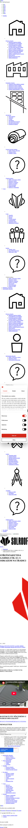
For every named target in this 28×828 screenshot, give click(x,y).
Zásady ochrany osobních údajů (10, 815)
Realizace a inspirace (13, 182)
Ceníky (7, 777)
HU (5, 10)
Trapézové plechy (16, 54)
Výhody (10, 119)
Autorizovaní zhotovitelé (11, 802)
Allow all (14, 435)
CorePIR (15, 85)
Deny (14, 439)
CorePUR (15, 86)
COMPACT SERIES (15, 45)
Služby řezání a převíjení (14, 150)
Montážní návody (13, 459)
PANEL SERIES (16, 51)
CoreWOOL (16, 88)
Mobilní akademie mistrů (14, 458)
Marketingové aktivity (14, 223)
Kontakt (5, 531)
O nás (4, 188)
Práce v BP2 (8, 791)
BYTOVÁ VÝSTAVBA (5, 721)
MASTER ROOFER (13, 462)
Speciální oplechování (14, 123)
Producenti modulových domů (12, 798)
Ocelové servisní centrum (11, 149)
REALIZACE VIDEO (20, 647)
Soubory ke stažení (13, 183)
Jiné (7, 780)
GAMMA (2, 647)
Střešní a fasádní (16, 84)
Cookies (5, 816)
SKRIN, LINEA (16, 89)
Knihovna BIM (12, 186)
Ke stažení (5, 530)
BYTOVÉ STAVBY (9, 646)
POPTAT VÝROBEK (14, 187)
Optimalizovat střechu (14, 464)
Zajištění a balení (12, 153)
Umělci (7, 763)
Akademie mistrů (12, 221)
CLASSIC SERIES (16, 48)
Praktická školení (12, 456)
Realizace (2, 646)
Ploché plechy (12, 55)
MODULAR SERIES (15, 43)
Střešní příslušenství (13, 57)
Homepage (5, 549)
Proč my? (11, 216)
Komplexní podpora (13, 124)
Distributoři (8, 762)
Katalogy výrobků (10, 773)
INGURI (15, 52)
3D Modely (11, 493)
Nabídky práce (12, 249)
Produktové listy (9, 781)
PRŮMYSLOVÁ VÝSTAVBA (18, 721)
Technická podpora (13, 460)
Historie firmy (9, 786)
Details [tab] (14, 391)
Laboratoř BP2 (12, 220)
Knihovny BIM (12, 286)
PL (4, 4)
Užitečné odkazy (9, 178)
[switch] (24, 420)
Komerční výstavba (10, 83)
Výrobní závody (12, 219)
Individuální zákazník (8, 289)
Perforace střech (12, 152)
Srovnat (2, 827)
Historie (10, 217)
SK (5, 9)
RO (5, 13)
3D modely (8, 776)
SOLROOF (8, 115)
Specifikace (11, 120)
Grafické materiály (10, 778)
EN (5, 6)
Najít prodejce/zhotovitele (14, 360)
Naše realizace (12, 116)
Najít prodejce (9, 759)
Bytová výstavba (9, 41)
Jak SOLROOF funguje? (14, 121)
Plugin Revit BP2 (13, 494)
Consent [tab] (5, 391)
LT (4, 11)
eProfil (1, 546)
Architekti (8, 490)
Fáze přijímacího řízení (14, 250)
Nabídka (5, 15)
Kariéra (7, 248)
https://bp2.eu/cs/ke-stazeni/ (14, 746)
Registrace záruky (13, 181)
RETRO (16, 50)
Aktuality (11, 215)
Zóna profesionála (7, 760)
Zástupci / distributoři (10, 795)
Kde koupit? (11, 283)
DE (5, 7)
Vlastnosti (11, 117)
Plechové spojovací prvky (14, 56)
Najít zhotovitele (12, 185)
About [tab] (23, 391)
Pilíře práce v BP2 (13, 252)
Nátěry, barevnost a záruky (15, 179)
